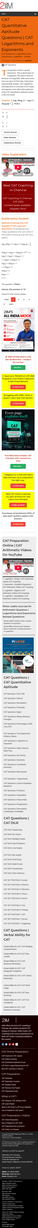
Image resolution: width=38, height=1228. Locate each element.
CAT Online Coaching (9, 1059)
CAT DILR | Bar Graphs (12, 855)
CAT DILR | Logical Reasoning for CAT (15, 1066)
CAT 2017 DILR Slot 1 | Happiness (17, 923)
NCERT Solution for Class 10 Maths (11, 1216)
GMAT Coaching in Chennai (9, 1185)
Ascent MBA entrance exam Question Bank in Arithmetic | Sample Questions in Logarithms (17, 628)
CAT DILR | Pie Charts (12, 834)
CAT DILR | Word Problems (14, 843)
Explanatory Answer (12, 143)
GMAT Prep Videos (7, 1189)
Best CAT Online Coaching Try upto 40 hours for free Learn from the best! (18, 497)
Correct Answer (10, 132)
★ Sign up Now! (18, 505)
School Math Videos (7, 1226)
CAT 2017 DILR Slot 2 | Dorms (15, 898)
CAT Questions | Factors (13, 698)
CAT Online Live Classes (10, 1129)
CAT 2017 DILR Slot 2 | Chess (15, 894)
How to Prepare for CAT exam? (13, 1110)
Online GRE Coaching (8, 1197)
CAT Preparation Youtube (11, 1081)
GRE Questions (6, 1195)
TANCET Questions (7, 1209)
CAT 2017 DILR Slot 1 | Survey (16, 919)
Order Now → (18, 466)
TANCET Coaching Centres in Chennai (12, 1205)
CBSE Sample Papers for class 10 (11, 1217)
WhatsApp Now (15, 1174)
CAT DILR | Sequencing (13, 830)
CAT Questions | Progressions (15, 804)
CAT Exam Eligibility (23, 1107)
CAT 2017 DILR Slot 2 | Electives (16, 889)
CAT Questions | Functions (14, 790)
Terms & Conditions (16, 1137)
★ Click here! (18, 387)
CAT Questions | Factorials (14, 707)
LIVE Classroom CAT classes (12, 1056)
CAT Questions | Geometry (14, 760)
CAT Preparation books (10, 1091)
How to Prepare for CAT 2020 (12, 1123)
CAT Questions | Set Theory (15, 755)
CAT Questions (6, 60)
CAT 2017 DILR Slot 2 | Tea (14, 905)
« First (6, 299)
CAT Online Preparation (10, 1120)
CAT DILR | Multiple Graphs (14, 839)
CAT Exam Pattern (8, 1104)
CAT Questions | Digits (12, 712)
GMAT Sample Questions (9, 1187)
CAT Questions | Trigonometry (16, 779)
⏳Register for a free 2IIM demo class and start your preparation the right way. (18, 477)
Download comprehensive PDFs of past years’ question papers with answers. (18, 516)
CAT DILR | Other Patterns (14, 873)
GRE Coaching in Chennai (9, 1193)
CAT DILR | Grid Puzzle (13, 859)
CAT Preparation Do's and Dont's (13, 1126)
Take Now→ (18, 367)
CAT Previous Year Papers (11, 1088)
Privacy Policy (6, 1137)
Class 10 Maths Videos (8, 1219)
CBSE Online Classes (7, 1214)
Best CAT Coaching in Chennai (12, 1069)
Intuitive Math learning (8, 1224)
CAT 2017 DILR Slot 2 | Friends (16, 910)
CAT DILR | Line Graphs (13, 848)
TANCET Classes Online (8, 1204)
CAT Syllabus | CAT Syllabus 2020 (14, 1101)
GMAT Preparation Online (9, 1183)
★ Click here (18, 524)
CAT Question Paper (9, 1085)
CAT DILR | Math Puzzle (13, 864)
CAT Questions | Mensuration (15, 772)
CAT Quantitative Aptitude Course (13, 1062)
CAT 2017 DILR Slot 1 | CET (14, 914)
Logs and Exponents (18, 60)
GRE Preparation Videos (8, 1199)
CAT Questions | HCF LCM (14, 694)
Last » (11, 304)
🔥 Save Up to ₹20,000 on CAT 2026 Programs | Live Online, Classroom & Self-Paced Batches (18, 379)
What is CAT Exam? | (9, 1107)
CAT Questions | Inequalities (15, 795)
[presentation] (12, 104)
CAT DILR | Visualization (13, 869)
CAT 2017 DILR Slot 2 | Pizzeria (16, 885)
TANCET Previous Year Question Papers (13, 1207)
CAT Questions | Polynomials (15, 800)
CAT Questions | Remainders (15, 703)
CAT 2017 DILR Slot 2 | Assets (16, 880)
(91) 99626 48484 (13, 1172)
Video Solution (10, 138)
